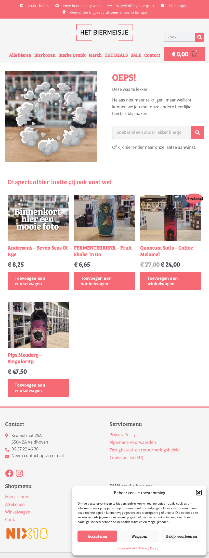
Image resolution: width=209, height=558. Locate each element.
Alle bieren (20, 55)
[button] (198, 492)
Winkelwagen (17, 512)
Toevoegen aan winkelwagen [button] (30, 280)
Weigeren (139, 536)
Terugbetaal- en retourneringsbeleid (145, 449)
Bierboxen (45, 55)
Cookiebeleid (127, 548)
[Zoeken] (199, 37)
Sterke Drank (72, 55)
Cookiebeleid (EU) (126, 457)
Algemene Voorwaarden (133, 442)
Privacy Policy (148, 548)
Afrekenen (15, 504)
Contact (152, 55)
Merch (95, 55)
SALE (136, 55)
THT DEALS (116, 55)
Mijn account (17, 496)
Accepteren (97, 536)
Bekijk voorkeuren (181, 536)
